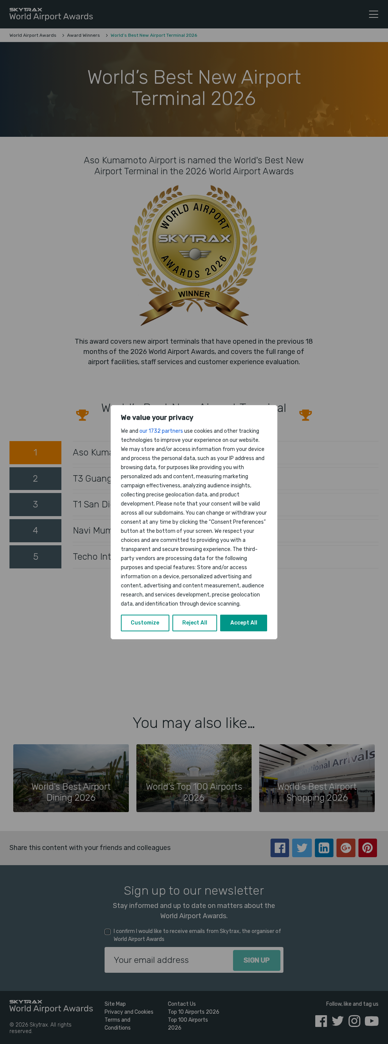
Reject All (194, 623)
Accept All (243, 623)
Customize (145, 623)
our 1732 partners (161, 431)
